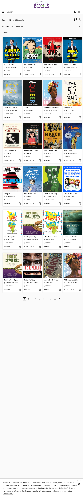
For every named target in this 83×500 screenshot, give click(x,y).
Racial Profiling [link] (29, 280)
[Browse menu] (79, 11)
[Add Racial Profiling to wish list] (39, 290)
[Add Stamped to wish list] (19, 203)
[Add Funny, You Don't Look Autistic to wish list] (19, 74)
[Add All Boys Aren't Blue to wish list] (59, 117)
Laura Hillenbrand (71, 240)
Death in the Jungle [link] (51, 194)
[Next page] (60, 299)
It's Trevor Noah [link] (29, 65)
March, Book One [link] (50, 151)
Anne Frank (9, 153)
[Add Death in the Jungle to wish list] (59, 203)
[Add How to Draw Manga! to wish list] (79, 203)
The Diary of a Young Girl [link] (11, 151)
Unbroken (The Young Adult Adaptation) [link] (71, 237)
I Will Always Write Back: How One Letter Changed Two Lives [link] (11, 237)
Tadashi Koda (70, 196)
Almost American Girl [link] (31, 194)
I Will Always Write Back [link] (51, 237)
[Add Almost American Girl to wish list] (39, 203)
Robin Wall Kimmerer (32, 240)
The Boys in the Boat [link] (11, 108)
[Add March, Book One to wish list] (59, 160)
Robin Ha (28, 196)
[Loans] (75, 12)
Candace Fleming (51, 196)
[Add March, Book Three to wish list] (59, 290)
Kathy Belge (29, 110)
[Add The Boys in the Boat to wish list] (19, 117)
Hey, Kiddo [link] (68, 151)
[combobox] (37, 12)
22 (55, 299)
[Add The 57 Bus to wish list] (79, 117)
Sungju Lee (49, 67)
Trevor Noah (29, 67)
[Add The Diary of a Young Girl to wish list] (19, 160)
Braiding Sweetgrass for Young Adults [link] (31, 237)
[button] (75, 20)
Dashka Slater (70, 110)
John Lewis (49, 153)
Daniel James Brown (12, 110)
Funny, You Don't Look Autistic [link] (11, 65)
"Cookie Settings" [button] (61, 488)
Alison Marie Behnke (32, 283)
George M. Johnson (51, 110)
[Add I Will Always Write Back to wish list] (59, 247)
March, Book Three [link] (51, 280)
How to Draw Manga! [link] (71, 194)
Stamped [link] (7, 194)
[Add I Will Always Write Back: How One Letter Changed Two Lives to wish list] (19, 247)
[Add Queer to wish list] (39, 117)
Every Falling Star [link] (50, 65)
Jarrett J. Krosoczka (71, 153)
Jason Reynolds (10, 196)
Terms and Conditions (40, 483)
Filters (5, 32)
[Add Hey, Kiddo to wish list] (79, 160)
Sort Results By (7, 26)
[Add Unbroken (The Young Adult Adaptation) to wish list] (79, 247)
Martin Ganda (10, 240)
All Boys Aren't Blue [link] (51, 108)
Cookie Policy (8, 494)
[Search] (3, 12)
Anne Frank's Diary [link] (31, 151)
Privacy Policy (58, 483)
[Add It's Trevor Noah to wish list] (39, 74)
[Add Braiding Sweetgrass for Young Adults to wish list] (39, 247)
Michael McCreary (11, 67)
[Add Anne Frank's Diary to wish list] (39, 160)
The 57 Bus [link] (68, 108)
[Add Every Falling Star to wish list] (59, 74)
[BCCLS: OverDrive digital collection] (41, 4)
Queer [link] (26, 108)
